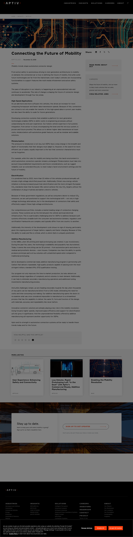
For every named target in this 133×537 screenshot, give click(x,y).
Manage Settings (86, 528)
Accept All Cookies (115, 528)
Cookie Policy (13, 533)
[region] (66, 528)
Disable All (100, 528)
